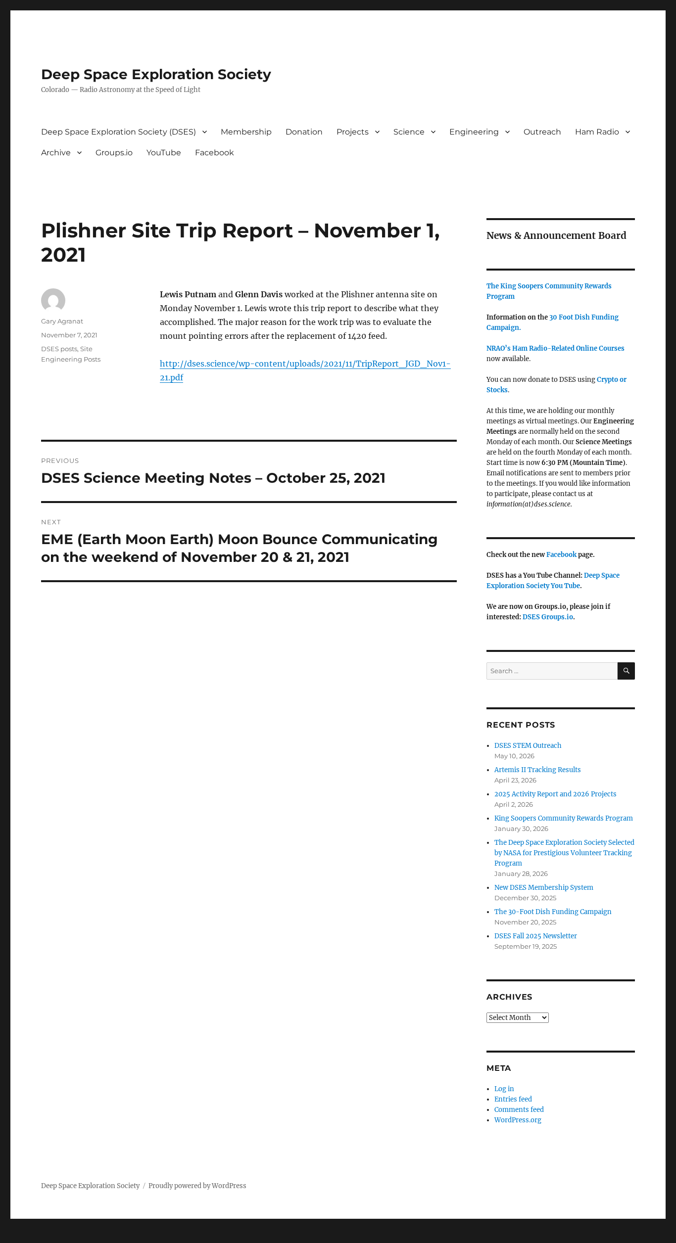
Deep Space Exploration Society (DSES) (118, 132)
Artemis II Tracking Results (537, 770)
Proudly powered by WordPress (197, 1186)
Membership (246, 132)
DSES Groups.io (548, 617)
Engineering (474, 132)
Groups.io (114, 152)
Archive (56, 152)
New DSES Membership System (543, 887)
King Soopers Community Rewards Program (563, 818)
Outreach (542, 132)
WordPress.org (517, 1120)
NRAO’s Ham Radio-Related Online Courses (555, 348)
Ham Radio (597, 132)
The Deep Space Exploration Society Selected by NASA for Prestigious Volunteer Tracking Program (564, 853)
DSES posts (59, 349)
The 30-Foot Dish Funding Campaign (553, 912)
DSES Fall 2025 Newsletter (535, 936)
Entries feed (513, 1099)
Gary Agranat (62, 321)
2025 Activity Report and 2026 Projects (555, 794)
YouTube (163, 152)
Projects (353, 132)
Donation (304, 132)
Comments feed (519, 1109)
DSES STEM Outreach (528, 745)
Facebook (214, 152)
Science (409, 132)
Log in (504, 1089)
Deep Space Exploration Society (156, 74)
